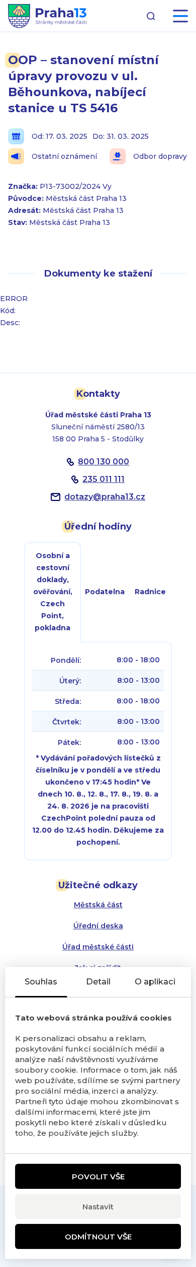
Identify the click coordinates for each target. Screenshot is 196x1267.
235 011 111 (103, 479)
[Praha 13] (47, 16)
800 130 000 (103, 461)
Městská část (98, 904)
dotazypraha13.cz (104, 496)
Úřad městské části (98, 946)
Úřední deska (98, 925)
